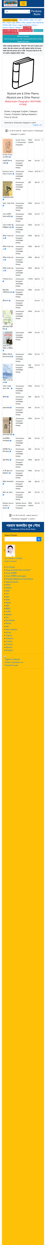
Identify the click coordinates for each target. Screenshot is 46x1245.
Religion (9, 650)
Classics (9, 638)
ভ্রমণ (7, 597)
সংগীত (8, 611)
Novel (8, 632)
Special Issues (12, 582)
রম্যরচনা (9, 614)
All (41, 125)
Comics (9, 641)
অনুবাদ (8, 602)
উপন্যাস (8, 588)
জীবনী (8, 608)
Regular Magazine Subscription (19, 579)
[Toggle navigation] (23, 3)
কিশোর (8, 623)
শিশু (7, 617)
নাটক (8, 599)
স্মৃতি (7, 605)
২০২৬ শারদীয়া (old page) (16, 576)
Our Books (10, 567)
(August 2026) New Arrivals (18, 570)
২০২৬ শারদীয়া (11, 573)
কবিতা (8, 585)
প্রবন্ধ (7, 591)
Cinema (9, 644)
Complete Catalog (10, 20)
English (35, 125)
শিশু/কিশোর (10, 620)
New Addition (12, 629)
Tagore (9, 635)
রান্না (7, 626)
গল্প (7, 594)
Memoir (9, 647)
